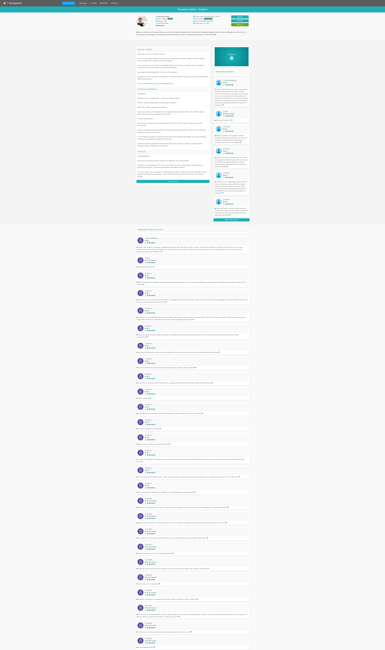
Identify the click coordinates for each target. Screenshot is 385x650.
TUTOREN (93, 3)
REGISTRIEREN (68, 3)
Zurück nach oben (173, 181)
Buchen (240, 24)
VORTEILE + (115, 3)
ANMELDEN (83, 3)
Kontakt (240, 20)
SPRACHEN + (103, 3)
